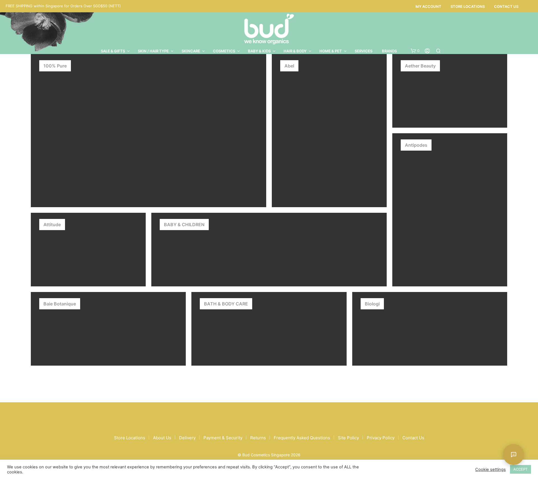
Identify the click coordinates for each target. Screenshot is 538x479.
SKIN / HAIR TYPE (153, 51)
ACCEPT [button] (520, 469)
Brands (389, 51)
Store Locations (468, 6)
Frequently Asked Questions (302, 437)
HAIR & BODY (295, 51)
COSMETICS (224, 51)
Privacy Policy (381, 437)
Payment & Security (222, 437)
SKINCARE (191, 51)
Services (363, 51)
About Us (162, 437)
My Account (428, 6)
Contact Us (506, 6)
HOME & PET (330, 51)
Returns (258, 437)
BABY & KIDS (259, 51)
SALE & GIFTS (113, 51)
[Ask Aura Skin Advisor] (513, 454)
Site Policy (348, 437)
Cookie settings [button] (490, 469)
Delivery (187, 437)
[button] (415, 51)
